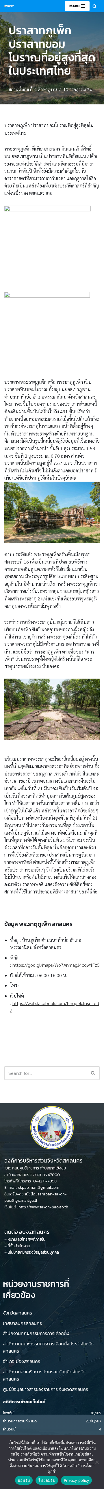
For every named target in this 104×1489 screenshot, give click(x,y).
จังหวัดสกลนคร (17, 1312)
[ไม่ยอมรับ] (97, 1462)
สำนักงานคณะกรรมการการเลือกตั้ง (36, 1333)
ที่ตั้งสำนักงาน (19, 1246)
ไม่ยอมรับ (46, 1480)
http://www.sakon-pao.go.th (43, 1207)
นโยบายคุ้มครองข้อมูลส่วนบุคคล (33, 1252)
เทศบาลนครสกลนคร (22, 1323)
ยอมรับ (24, 1480)
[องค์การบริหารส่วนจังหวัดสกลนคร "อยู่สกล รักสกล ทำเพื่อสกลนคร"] (9, 6)
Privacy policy (76, 1480)
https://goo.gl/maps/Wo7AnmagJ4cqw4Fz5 (56, 965)
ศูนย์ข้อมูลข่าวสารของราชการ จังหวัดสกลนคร (45, 1389)
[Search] (94, 6)
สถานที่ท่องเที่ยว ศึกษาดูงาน (33, 89)
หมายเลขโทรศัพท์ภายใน (26, 1239)
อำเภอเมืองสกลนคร (21, 1361)
